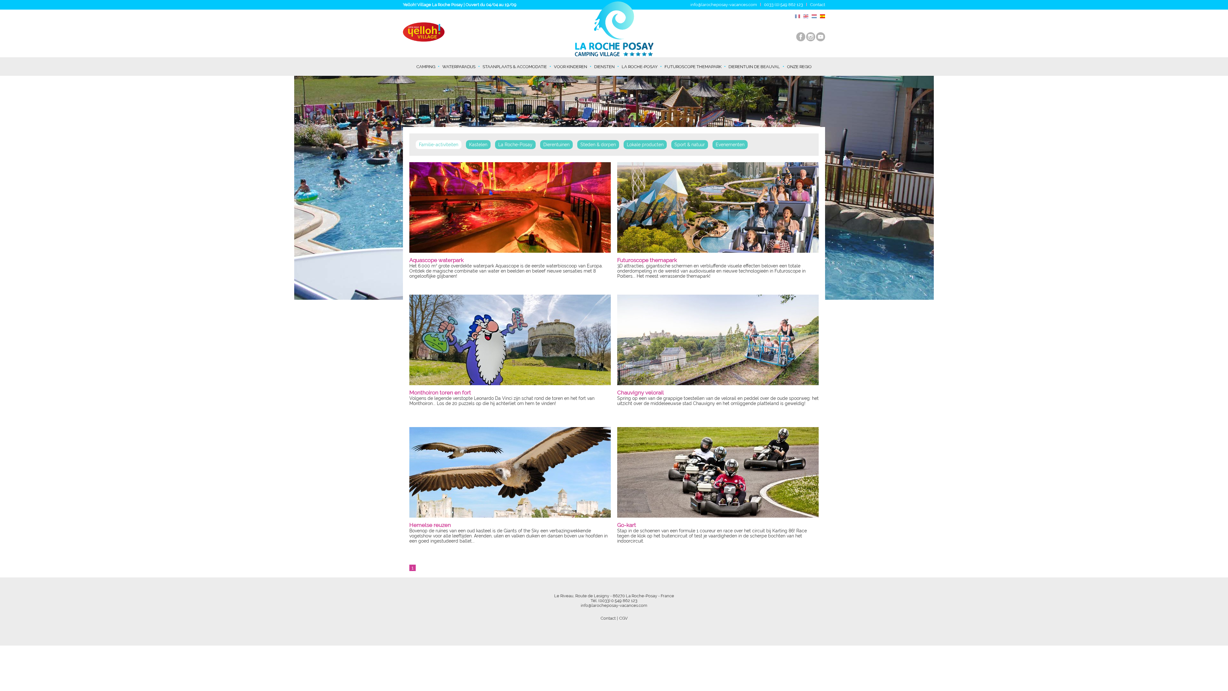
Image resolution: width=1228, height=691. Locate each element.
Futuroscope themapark (693, 66)
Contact (817, 4)
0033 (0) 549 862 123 (783, 4)
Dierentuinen (556, 144)
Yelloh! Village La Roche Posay (433, 4)
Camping (425, 66)
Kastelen (478, 144)
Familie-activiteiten (438, 144)
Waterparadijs (459, 66)
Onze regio (799, 66)
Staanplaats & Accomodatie (515, 66)
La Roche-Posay (639, 66)
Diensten (604, 66)
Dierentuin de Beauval (754, 66)
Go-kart (626, 525)
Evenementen (730, 144)
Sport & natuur (689, 144)
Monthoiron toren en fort (440, 392)
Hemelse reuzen (430, 525)
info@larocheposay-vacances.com (723, 4)
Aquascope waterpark (436, 260)
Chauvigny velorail (640, 392)
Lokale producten (645, 144)
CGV (623, 618)
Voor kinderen (570, 66)
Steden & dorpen (598, 144)
